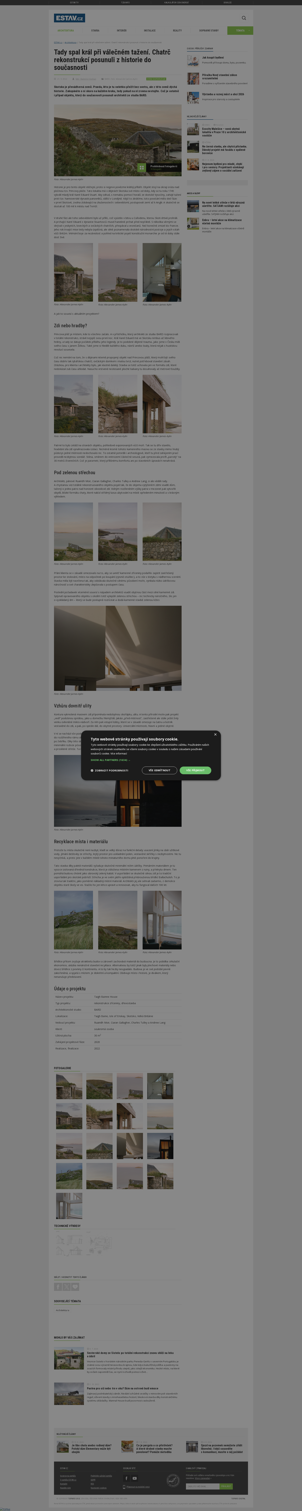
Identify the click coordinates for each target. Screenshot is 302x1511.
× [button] (215, 734)
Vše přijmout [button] (195, 770)
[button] (151, 759)
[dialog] (151, 755)
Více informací (118, 753)
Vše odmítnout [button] (159, 770)
